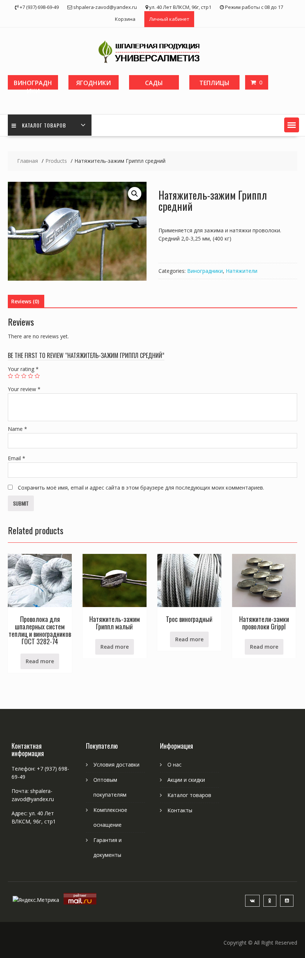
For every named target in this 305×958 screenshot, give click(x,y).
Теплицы (214, 83)
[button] (291, 124)
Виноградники (33, 84)
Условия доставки (116, 764)
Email (16, 458)
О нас (174, 764)
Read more (40, 661)
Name (17, 428)
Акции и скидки (186, 779)
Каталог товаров (44, 125)
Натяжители (241, 270)
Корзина (125, 19)
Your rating (23, 368)
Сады (154, 83)
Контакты (179, 810)
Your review (24, 389)
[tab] (25, 301)
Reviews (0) (25, 301)
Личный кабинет (169, 19)
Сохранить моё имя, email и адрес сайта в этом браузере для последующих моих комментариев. (141, 487)
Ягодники (93, 83)
